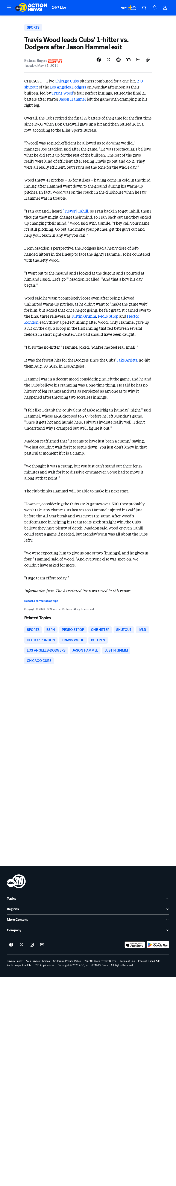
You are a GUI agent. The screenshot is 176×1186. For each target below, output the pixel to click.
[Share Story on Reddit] (118, 59)
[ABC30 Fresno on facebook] (11, 945)
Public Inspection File (19, 965)
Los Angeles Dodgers (68, 87)
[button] (9, 7)
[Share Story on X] (108, 59)
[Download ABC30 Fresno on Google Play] (158, 944)
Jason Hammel (72, 99)
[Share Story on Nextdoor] (128, 59)
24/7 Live (59, 7)
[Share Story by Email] (138, 59)
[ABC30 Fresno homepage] (31, 7)
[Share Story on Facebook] (98, 59)
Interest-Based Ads (149, 961)
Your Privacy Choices (38, 961)
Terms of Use (127, 961)
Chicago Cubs (67, 81)
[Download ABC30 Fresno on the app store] (134, 944)
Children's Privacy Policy (67, 961)
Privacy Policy (15, 961)
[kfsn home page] (16, 881)
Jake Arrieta (127, 360)
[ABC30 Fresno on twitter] (21, 945)
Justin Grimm (83, 316)
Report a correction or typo (41, 601)
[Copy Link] (148, 59)
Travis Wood (62, 93)
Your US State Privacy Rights (100, 961)
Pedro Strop (108, 316)
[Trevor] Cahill (75, 211)
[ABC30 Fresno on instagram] (31, 945)
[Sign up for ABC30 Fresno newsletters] (42, 945)
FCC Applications (44, 965)
